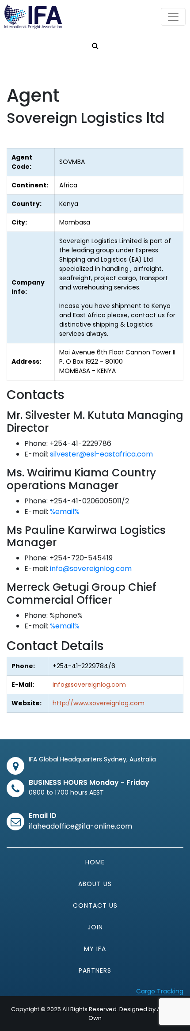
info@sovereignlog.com (91, 568)
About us (95, 883)
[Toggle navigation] (173, 17)
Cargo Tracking (159, 991)
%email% (65, 511)
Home (95, 862)
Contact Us (95, 905)
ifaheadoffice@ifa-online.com (80, 826)
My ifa (95, 948)
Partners (95, 970)
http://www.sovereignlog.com (98, 703)
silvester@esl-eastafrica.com (101, 454)
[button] (95, 46)
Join (95, 927)
